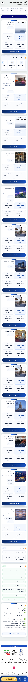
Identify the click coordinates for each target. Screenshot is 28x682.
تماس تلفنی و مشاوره (13, 51)
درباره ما (20, 680)
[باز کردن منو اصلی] (2, 3)
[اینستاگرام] (14, 667)
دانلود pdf (14, 17)
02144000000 (14, 664)
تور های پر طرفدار (14, 646)
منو (25, 680)
